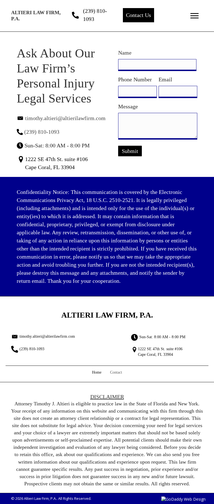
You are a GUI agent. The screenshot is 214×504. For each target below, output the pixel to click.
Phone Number (135, 79)
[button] (138, 15)
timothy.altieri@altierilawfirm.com (65, 118)
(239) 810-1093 (41, 132)
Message (129, 106)
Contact (116, 372)
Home (96, 372)
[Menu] (194, 16)
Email (165, 79)
